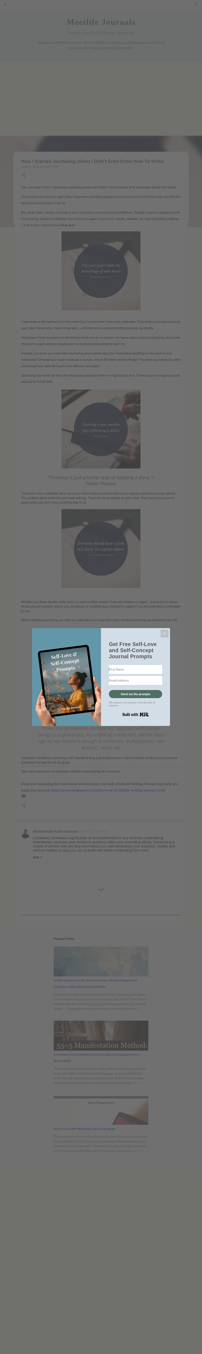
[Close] (164, 634)
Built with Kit (136, 714)
